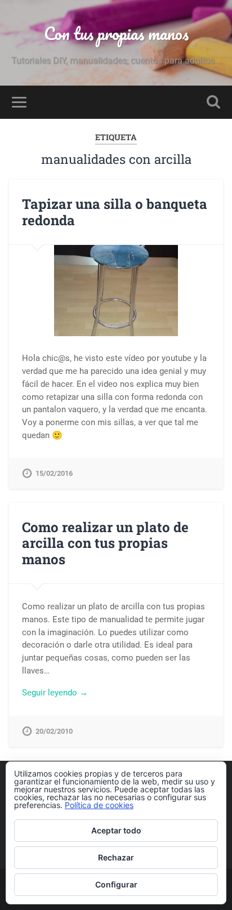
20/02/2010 (54, 731)
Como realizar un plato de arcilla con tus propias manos (105, 543)
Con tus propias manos (116, 33)
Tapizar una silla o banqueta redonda (114, 212)
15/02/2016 (54, 473)
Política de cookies (99, 805)
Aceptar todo (116, 830)
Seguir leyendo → (55, 693)
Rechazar (116, 857)
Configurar (116, 884)
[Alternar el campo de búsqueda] (213, 102)
